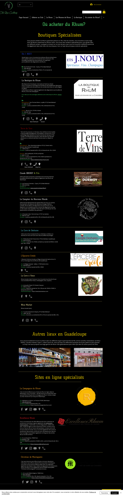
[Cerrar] (121, 493)
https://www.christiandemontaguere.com (43, 478)
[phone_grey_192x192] (32, 119)
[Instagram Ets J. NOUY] (28, 75)
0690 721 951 (27, 104)
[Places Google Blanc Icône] (46, 119)
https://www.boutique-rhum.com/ (40, 159)
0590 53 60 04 (26, 240)
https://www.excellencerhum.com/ (39, 444)
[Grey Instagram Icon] (28, 119)
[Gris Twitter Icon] (26, 409)
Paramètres (104, 493)
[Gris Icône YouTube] (35, 409)
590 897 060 (28, 112)
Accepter (114, 493)
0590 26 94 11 (26, 148)
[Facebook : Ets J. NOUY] (23, 75)
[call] (41, 119)
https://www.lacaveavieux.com (40, 291)
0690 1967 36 (25, 313)
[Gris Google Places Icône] (37, 75)
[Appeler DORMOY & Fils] (31, 193)
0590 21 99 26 (25, 287)
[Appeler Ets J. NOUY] (32, 75)
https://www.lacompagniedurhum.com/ (41, 405)
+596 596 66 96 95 (26, 402)
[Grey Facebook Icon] (23, 119)
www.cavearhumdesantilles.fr (38, 188)
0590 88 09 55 (25, 265)
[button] (104, 11)
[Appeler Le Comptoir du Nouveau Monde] (31, 222)
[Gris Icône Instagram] (27, 320)
